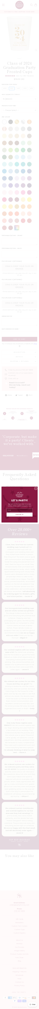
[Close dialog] (35, 488)
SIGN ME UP (20, 514)
